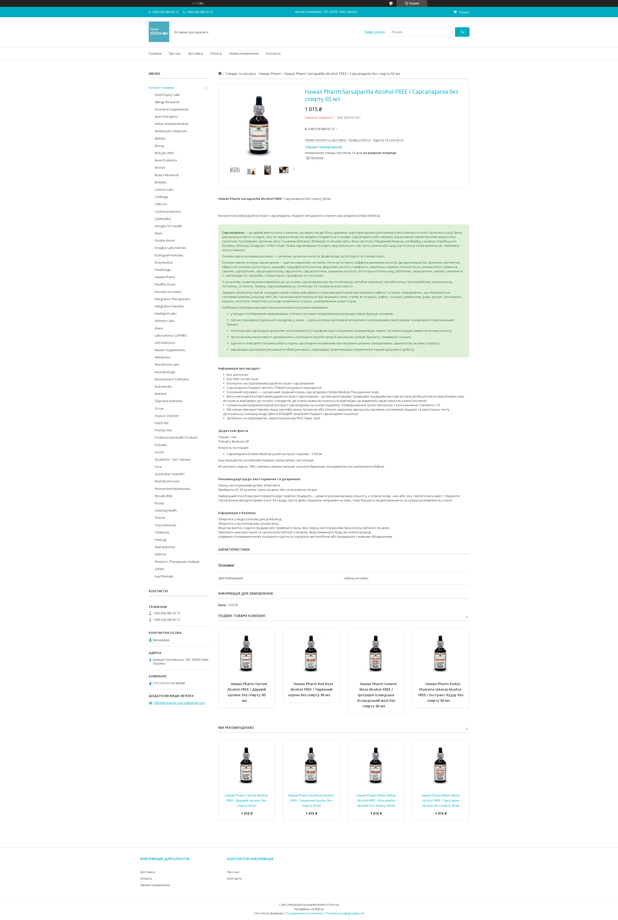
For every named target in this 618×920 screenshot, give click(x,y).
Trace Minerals (165, 525)
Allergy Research (167, 102)
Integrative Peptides (169, 306)
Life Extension (165, 342)
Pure (158, 466)
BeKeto (160, 138)
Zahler (159, 569)
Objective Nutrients (169, 401)
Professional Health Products (176, 437)
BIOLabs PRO (164, 153)
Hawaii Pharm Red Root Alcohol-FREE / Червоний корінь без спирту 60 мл (311, 689)
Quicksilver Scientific (170, 474)
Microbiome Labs (167, 364)
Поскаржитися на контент (304, 913)
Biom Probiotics (166, 160)
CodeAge (161, 197)
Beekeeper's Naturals (171, 131)
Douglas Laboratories (170, 248)
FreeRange (163, 270)
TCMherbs (162, 532)
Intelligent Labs (166, 313)
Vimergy (161, 539)
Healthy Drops (165, 284)
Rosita (159, 503)
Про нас (175, 53)
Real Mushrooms (167, 481)
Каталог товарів (161, 87)
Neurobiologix (165, 372)
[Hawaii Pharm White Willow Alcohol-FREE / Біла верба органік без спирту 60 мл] (376, 765)
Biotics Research (167, 175)
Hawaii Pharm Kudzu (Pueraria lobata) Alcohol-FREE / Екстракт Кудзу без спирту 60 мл (441, 692)
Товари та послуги (240, 74)
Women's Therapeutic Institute (177, 561)
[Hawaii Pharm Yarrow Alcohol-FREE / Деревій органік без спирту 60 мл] (246, 653)
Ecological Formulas (169, 255)
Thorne (160, 517)
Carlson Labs (164, 189)
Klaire (159, 328)
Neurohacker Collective (172, 379)
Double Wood (165, 240)
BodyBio (161, 182)
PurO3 (159, 452)
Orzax (159, 408)
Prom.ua (333, 905)
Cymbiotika (163, 219)
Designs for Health (168, 226)
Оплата (216, 53)
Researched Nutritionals (172, 488)
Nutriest (160, 393)
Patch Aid (161, 423)
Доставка (195, 53)
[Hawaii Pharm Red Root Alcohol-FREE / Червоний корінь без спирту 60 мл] (311, 653)
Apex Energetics (166, 116)
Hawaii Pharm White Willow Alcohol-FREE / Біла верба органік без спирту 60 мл (376, 800)
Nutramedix (163, 386)
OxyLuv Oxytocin (167, 415)
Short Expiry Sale (167, 95)
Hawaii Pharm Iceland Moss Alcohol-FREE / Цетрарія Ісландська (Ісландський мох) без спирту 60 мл (377, 694)
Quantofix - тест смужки (172, 459)
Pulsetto (161, 445)
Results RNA (163, 496)
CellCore (161, 204)
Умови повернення (244, 53)
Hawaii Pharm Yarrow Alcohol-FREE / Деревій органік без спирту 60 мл (247, 692)
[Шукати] (462, 32)
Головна (155, 53)
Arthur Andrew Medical (171, 124)
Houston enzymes (168, 292)
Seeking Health (166, 510)
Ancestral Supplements (172, 109)
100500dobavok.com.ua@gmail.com (179, 703)
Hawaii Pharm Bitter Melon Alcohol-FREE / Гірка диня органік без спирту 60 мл (441, 800)
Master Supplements (170, 350)
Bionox (160, 167)
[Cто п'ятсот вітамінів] (159, 41)
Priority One (163, 430)
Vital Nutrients (165, 547)
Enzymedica (163, 262)
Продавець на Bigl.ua (309, 909)
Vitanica (160, 554)
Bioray (159, 146)
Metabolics (163, 357)
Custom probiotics (168, 211)
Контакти (273, 53)
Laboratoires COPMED (171, 335)
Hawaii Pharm (270, 74)
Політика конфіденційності (345, 913)
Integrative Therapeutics (172, 299)
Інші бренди (164, 576)
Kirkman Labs (165, 321)
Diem (158, 233)
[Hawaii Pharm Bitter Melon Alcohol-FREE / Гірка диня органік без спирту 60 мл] (441, 765)
